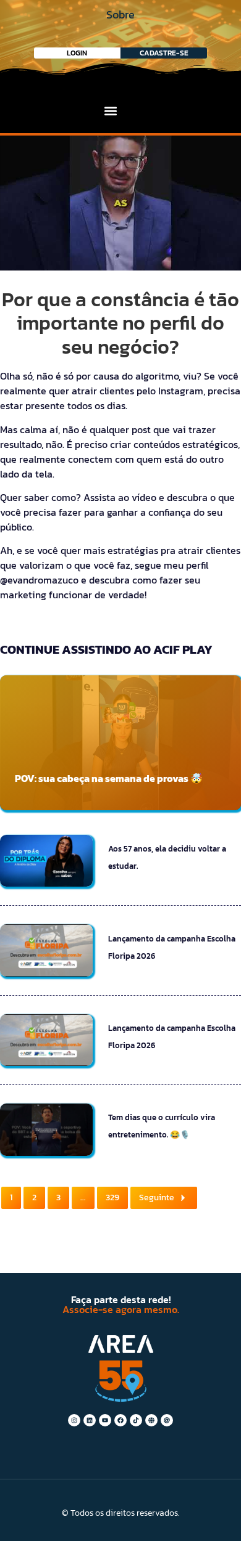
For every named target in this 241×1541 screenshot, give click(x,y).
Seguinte (156, 1197)
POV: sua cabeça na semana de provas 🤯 (109, 778)
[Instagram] (74, 1420)
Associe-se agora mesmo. (120, 1309)
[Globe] (151, 1420)
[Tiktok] (136, 1420)
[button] (111, 110)
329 (112, 1197)
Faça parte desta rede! (121, 1299)
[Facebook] (120, 1420)
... (83, 1197)
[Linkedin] (89, 1420)
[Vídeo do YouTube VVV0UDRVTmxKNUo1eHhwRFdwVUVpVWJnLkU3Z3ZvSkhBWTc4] (120, 203)
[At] (167, 1420)
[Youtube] (105, 1420)
